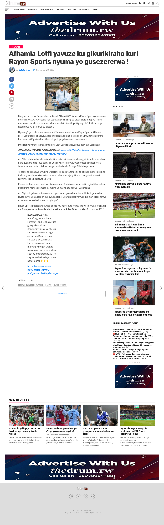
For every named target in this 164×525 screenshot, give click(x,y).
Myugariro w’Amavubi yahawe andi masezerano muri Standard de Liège (133, 313)
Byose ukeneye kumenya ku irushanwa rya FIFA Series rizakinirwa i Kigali (133, 431)
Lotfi (49, 285)
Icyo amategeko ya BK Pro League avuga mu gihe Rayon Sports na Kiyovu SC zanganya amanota (133, 345)
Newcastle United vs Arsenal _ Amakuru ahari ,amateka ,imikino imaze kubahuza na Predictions (62, 151)
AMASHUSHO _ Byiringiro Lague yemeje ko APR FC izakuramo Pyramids (132, 330)
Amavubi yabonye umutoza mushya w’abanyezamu (133, 185)
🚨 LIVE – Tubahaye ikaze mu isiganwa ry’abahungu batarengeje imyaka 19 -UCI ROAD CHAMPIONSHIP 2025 (132, 356)
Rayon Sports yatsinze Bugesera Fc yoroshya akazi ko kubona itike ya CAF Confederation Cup (133, 271)
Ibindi (95, 9)
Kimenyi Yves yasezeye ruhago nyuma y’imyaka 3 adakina (130, 350)
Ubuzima (72, 9)
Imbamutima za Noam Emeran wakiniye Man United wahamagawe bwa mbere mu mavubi (133, 227)
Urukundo (84, 9)
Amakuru (32, 9)
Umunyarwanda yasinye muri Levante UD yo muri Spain (133, 145)
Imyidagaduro (47, 9)
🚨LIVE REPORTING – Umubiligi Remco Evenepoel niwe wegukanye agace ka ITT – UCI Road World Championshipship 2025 (133, 336)
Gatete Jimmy (25, 69)
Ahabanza (19, 9)
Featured (39, 285)
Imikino (60, 9)
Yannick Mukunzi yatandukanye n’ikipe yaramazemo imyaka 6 (61, 430)
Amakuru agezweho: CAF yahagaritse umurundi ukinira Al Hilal (98, 431)
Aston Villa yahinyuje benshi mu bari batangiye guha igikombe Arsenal (24, 431)
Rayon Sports (60, 285)
